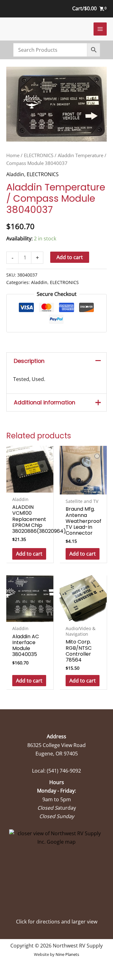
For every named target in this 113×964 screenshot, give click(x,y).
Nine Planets (67, 954)
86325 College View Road (56, 745)
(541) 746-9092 (64, 770)
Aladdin (15, 174)
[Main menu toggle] (100, 29)
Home (12, 155)
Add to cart (69, 257)
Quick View (30, 486)
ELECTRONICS (38, 155)
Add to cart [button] (29, 553)
